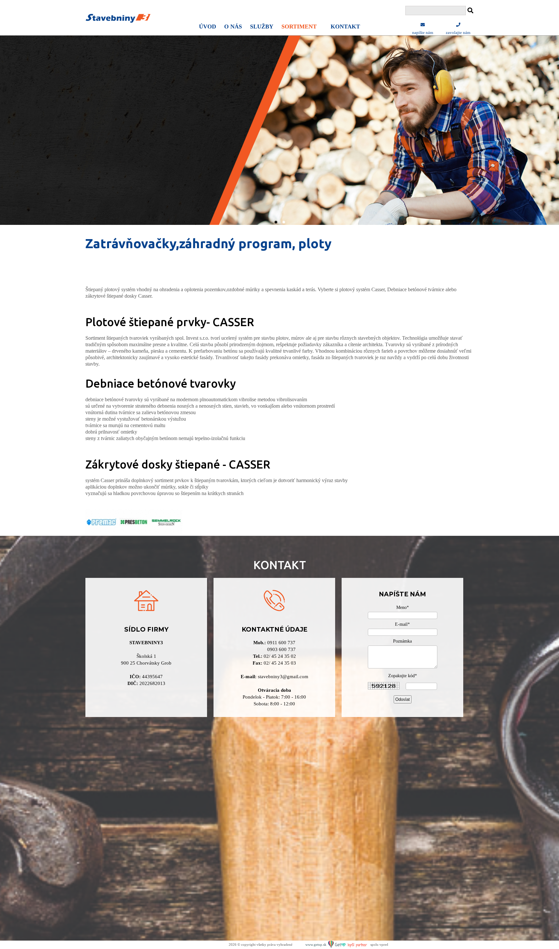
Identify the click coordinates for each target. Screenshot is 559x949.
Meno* (402, 607)
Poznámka (402, 641)
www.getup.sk (316, 944)
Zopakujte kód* (402, 675)
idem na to (73, 144)
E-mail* (402, 624)
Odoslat (402, 699)
